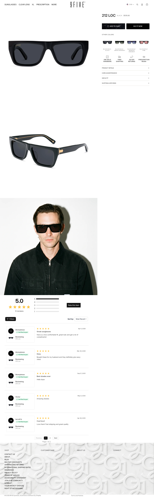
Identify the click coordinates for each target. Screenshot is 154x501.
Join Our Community (14, 480)
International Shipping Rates (18, 467)
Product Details (108, 68)
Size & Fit (105, 78)
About (7, 457)
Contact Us (10, 454)
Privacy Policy (11, 472)
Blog (7, 459)
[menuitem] (54, 4)
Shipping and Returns (14, 465)
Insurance (9, 470)
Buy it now (137, 26)
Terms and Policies (77, 495)
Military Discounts (13, 462)
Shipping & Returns (109, 83)
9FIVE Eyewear (14, 495)
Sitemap (8, 483)
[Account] (142, 4)
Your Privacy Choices (14, 486)
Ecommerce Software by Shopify (30, 495)
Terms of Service (12, 475)
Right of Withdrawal (14, 488)
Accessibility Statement (15, 478)
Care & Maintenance (109, 73)
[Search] (137, 4)
